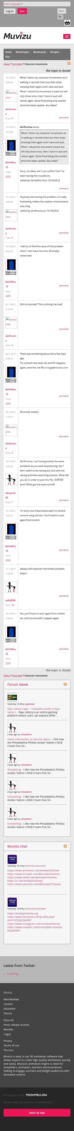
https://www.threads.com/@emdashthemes (33, 874)
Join (22, 11)
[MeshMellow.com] (36, 1095)
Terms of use (11, 1045)
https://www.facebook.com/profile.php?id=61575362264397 (31, 918)
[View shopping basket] (67, 22)
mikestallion (26, 734)
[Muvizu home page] (17, 35)
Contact (8, 1004)
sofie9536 (10, 600)
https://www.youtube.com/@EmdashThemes (34, 884)
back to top (37, 1113)
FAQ (7, 56)
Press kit (9, 1020)
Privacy (8, 1040)
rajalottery (30, 704)
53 (12, 605)
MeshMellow (11, 999)
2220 (7, 176)
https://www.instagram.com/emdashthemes (33, 923)
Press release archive (16, 1024)
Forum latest (17, 684)
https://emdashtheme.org (22, 913)
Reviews (8, 1029)
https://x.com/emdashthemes (25, 880)
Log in (9, 11)
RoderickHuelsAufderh (35, 866)
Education (10, 1008)
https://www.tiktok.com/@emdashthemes (32, 877)
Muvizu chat (17, 846)
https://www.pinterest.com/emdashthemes (33, 870)
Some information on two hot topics (29, 739)
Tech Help (17, 64)
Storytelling (14, 769)
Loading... (13, 974)
